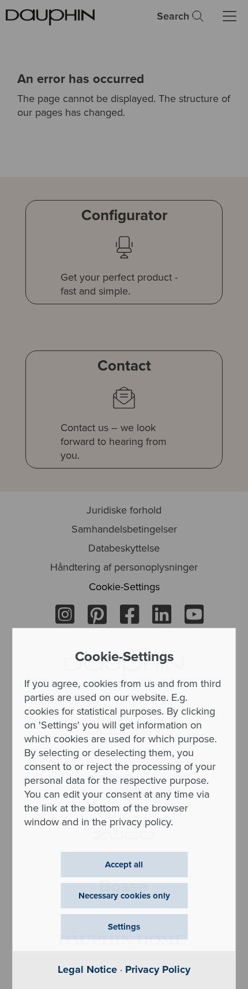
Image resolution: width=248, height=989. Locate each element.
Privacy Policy (157, 969)
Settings (124, 926)
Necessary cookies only (124, 895)
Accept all (124, 864)
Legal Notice (87, 969)
